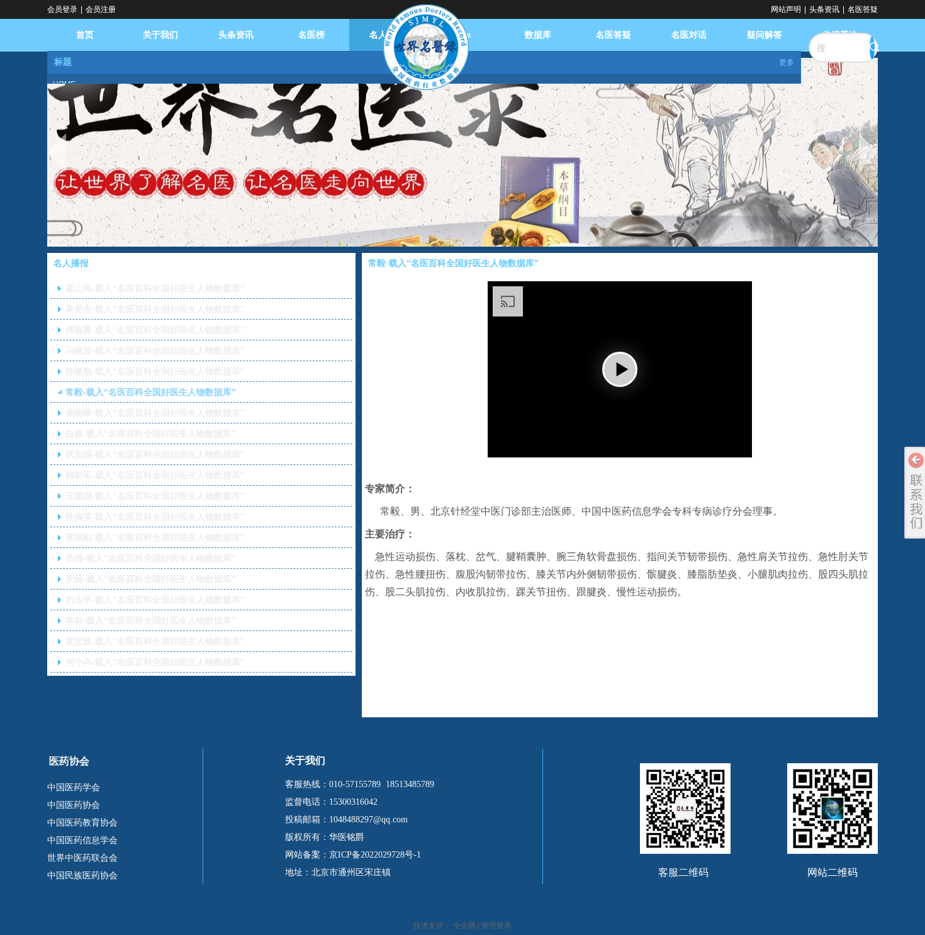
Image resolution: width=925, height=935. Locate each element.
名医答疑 (863, 9)
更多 (786, 62)
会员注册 (101, 9)
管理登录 (496, 925)
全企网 (464, 925)
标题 (63, 62)
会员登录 (62, 9)
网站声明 (786, 9)
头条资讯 (824, 9)
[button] (619, 369)
